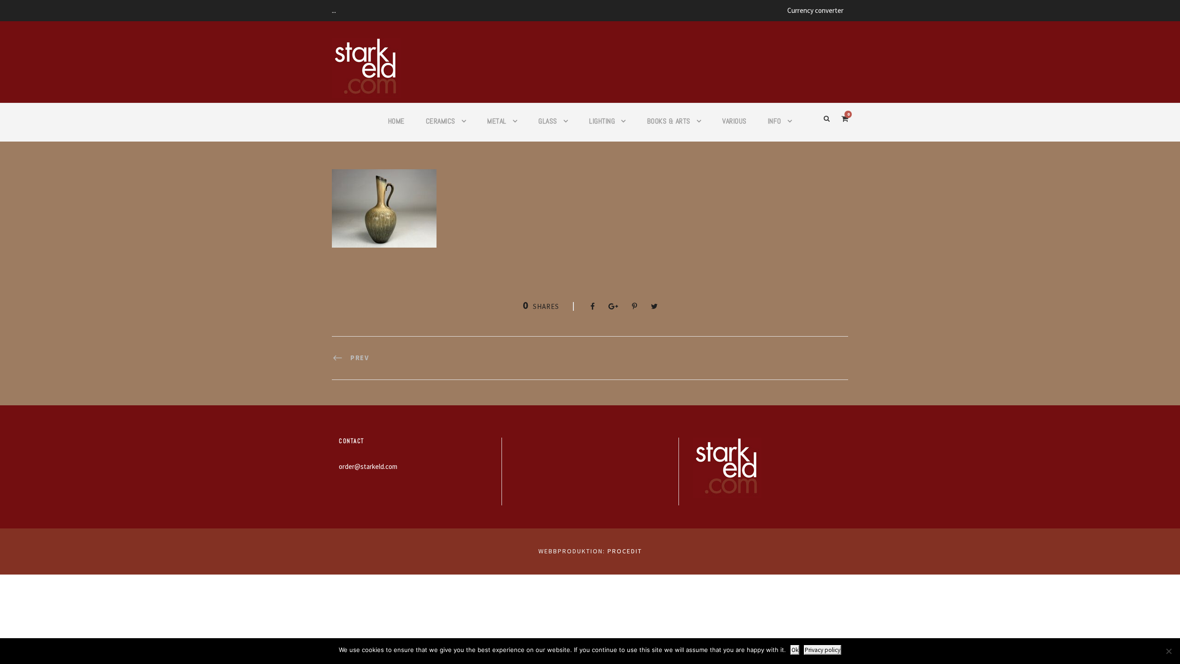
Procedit (625, 551)
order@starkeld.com (368, 466)
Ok (794, 650)
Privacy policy (822, 650)
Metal (497, 121)
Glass (547, 121)
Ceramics (440, 121)
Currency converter (815, 10)
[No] (1168, 651)
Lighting (602, 121)
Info (774, 121)
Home (396, 121)
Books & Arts (668, 121)
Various (734, 121)
